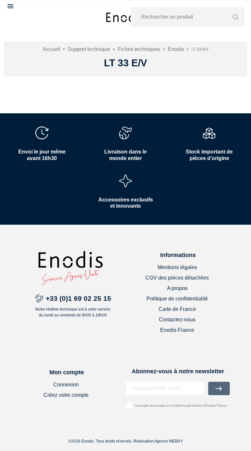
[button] (11, 6)
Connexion (66, 384)
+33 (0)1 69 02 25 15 (78, 298)
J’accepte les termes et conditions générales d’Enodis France (181, 405)
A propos (177, 288)
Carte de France (177, 309)
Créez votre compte (66, 395)
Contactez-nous (177, 319)
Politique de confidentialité (177, 298)
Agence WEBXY (168, 441)
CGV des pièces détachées (177, 278)
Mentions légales (177, 267)
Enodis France (177, 330)
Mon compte (66, 372)
